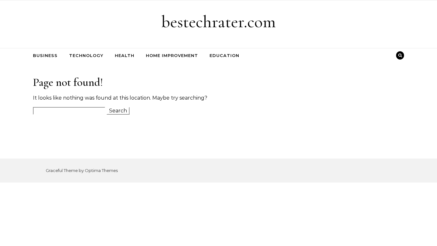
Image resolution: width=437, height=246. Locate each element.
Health (124, 55)
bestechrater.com (218, 21)
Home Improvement (172, 55)
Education (224, 55)
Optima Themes (101, 170)
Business (45, 55)
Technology (86, 55)
